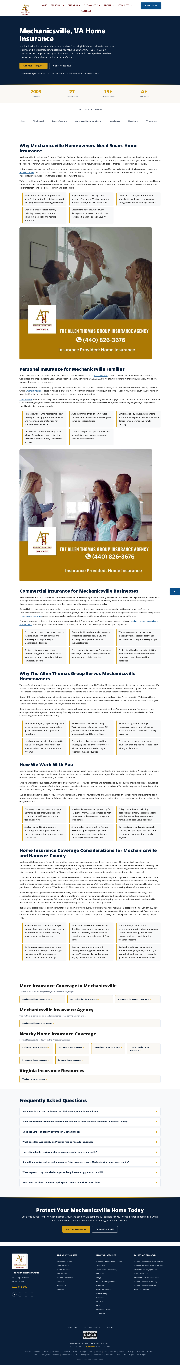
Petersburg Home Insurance (108, 1047)
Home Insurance (63, 1269)
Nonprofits (100, 1297)
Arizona (37, 1352)
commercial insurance (32, 616)
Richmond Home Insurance (35, 1047)
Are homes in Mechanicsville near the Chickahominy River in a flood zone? (61, 1111)
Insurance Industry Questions (145, 1269)
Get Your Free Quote (33, 65)
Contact (86, 10)
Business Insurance (65, 1277)
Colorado (55, 1352)
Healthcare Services (103, 1289)
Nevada (36, 1355)
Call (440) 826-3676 (62, 65)
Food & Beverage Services (106, 1281)
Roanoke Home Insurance (71, 1060)
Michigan (131, 1352)
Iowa (105, 1352)
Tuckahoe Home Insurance (71, 1047)
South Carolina (98, 1355)
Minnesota (140, 1352)
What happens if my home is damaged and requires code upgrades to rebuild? (63, 1172)
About (107, 5)
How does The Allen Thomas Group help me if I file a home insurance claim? (62, 1182)
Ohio (76, 1355)
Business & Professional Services (109, 1262)
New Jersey (46, 1355)
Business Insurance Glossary (145, 1281)
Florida (75, 1352)
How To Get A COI (141, 1273)
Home (44, 5)
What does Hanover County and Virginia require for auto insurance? (58, 1142)
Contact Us (61, 1285)
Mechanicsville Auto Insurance (37, 999)
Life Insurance (62, 1273)
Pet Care (99, 1301)
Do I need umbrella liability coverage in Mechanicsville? (51, 1131)
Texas (118, 1355)
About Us (61, 1281)
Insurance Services (64, 1262)
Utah (124, 1355)
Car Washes (100, 1266)
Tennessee (110, 1355)
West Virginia (141, 1355)
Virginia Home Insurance (34, 1079)
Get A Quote (91, 5)
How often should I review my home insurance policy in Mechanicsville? (60, 1152)
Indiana (98, 1352)
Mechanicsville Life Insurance (84, 999)
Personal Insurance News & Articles (148, 1266)
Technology (100, 1313)
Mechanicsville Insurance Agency (38, 1023)
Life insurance (25, 399)
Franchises (100, 1285)
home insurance (26, 172)
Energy (98, 1277)
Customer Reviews (141, 1289)
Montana (150, 1352)
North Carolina (67, 1355)
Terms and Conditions (92, 1327)
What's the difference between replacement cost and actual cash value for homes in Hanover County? (75, 1121)
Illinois (91, 1352)
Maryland (122, 1352)
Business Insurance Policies (145, 1285)
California (45, 1352)
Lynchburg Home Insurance (36, 1060)
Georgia (83, 1352)
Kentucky (113, 1352)
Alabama (28, 1352)
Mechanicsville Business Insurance (134, 999)
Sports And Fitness (103, 1309)
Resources (123, 5)
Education (100, 1273)
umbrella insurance (34, 390)
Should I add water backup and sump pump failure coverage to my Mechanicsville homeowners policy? (76, 1162)
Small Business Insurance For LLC (147, 1277)
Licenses (110, 1327)
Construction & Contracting (106, 1269)
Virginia (131, 1355)
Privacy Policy (72, 1327)
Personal (56, 5)
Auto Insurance (63, 1266)
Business (73, 5)
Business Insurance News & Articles (148, 1262)
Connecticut (66, 1352)
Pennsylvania (85, 1355)
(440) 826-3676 (19, 1287)
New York (56, 1355)
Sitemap (60, 1289)
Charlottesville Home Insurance (139, 1049)
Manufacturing (101, 1293)
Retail (98, 1305)
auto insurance (101, 375)
